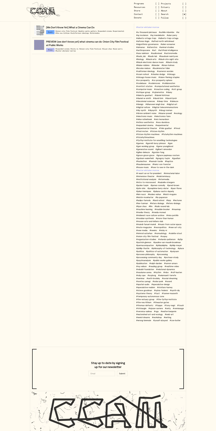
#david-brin (158, 98)
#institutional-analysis (146, 179)
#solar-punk (157, 281)
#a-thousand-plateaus (146, 32)
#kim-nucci (141, 194)
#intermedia (95, 33)
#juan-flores (176, 188)
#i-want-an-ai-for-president (149, 173)
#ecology (178, 113)
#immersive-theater (145, 176)
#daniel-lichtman (162, 95)
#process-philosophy (145, 254)
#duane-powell (165, 113)
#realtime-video (171, 266)
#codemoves (154, 83)
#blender (156, 65)
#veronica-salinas (144, 311)
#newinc (153, 230)
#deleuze (174, 101)
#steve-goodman (144, 290)
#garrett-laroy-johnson (156, 143)
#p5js (180, 239)
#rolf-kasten (176, 272)
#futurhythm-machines (172, 134)
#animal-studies (166, 47)
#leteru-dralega (173, 203)
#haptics (169, 161)
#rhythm (157, 272)
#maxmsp (176, 209)
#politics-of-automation (157, 251)
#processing (162, 254)
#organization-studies (146, 239)
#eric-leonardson (161, 119)
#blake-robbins (143, 65)
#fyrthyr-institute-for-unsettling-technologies (156, 140)
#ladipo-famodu (143, 200)
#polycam (174, 251)
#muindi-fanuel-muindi (146, 224)
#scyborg (152, 275)
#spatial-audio (142, 284)
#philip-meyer (176, 245)
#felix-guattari (165, 128)
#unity (168, 308)
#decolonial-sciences (145, 101)
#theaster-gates (161, 302)
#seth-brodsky (153, 278)
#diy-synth (141, 110)
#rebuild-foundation (145, 269)
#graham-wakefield (145, 158)
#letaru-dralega (157, 203)
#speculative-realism (145, 287)
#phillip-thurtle (142, 248)
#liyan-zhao (107, 49)
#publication (141, 263)
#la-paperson (161, 197)
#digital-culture (143, 107)
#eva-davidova (163, 122)
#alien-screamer (167, 44)
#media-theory (143, 212)
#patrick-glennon (143, 242)
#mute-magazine (144, 227)
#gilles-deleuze (143, 152)
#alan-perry (117, 49)
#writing (167, 317)
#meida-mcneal (159, 212)
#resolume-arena (144, 272)
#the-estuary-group (145, 299)
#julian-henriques (143, 191)
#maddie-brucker (162, 209)
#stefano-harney (164, 287)
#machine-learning (144, 209)
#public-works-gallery (87, 31)
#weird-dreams (143, 317)
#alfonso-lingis (142, 41)
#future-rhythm (157, 131)
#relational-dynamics (165, 269)
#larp (168, 200)
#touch (180, 305)
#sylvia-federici (161, 290)
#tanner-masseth (170, 293)
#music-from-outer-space (169, 224)
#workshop (157, 317)
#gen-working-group (145, 146)
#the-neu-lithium (63, 33)
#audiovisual (156, 53)
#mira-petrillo (172, 215)
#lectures (177, 200)
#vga (156, 311)
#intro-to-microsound (146, 182)
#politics (140, 251)
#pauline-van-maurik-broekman (167, 242)
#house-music (142, 167)
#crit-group (177, 89)
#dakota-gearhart (144, 95)
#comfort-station (144, 86)
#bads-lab (152, 56)
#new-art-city (175, 227)
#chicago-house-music (146, 77)
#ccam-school (142, 74)
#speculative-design (160, 284)
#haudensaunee (143, 164)
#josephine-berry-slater (158, 188)
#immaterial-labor (172, 173)
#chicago (171, 74)
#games (140, 143)
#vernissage (178, 308)
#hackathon (141, 161)
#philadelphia (162, 245)
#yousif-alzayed (160, 320)
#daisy (169, 92)
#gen (170, 143)
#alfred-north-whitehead (162, 41)
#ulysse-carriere (155, 308)
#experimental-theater (146, 128)
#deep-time (162, 101)
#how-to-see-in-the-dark (162, 167)
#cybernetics (158, 92)
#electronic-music (144, 116)
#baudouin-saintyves (168, 56)
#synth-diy (175, 290)
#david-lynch (171, 98)
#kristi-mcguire (169, 194)
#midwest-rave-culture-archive (150, 215)
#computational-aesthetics (167, 86)
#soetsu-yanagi (143, 281)
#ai (177, 32)
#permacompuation (145, 245)
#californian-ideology (79, 33)
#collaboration (168, 83)
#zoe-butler (175, 320)
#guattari (176, 158)
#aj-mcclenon (142, 35)
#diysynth (152, 110)
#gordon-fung (158, 152)
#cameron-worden (165, 71)
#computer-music (144, 89)
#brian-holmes (168, 65)
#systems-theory (144, 293)
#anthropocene (143, 50)
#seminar (140, 278)
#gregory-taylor (163, 158)
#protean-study (171, 257)
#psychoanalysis (143, 260)
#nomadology (160, 233)
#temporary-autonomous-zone (150, 296)
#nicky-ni (74, 49)
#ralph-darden (155, 263)
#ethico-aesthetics (145, 122)
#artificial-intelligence (168, 50)
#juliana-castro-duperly (163, 191)
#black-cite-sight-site (168, 59)
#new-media (142, 230)
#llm (150, 206)
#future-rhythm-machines (148, 134)
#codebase (141, 83)
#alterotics (152, 47)
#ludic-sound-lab (162, 206)
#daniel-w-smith (143, 98)
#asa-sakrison (142, 53)
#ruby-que (141, 275)
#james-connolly (157, 185)
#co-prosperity (143, 80)
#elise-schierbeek (144, 119)
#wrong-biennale (143, 320)
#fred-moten (142, 131)
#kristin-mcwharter (144, 197)
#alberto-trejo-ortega (168, 38)
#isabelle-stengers (166, 182)
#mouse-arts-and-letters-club (149, 221)
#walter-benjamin (168, 311)
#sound (168, 281)
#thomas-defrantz (144, 305)
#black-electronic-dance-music (150, 62)
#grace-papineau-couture (168, 155)
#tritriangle (141, 308)
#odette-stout (175, 233)
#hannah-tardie (156, 161)
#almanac (140, 47)
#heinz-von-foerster (161, 164)
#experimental (118, 31)
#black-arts (151, 59)
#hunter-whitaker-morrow (66, 51)
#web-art (169, 314)
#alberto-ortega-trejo (146, 38)
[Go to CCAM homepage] (43, 10)
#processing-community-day (149, 257)
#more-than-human (165, 218)
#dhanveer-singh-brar (155, 104)
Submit (122, 373)
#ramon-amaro (171, 263)
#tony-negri (169, 305)
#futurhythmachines (145, 137)
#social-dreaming (169, 278)
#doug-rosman (165, 110)
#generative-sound (144, 149)
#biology (140, 59)
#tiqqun (158, 305)
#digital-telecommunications (165, 107)
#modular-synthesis (145, 218)
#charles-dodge (158, 74)
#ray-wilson (141, 266)
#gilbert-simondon (163, 149)
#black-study (172, 62)
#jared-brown (173, 185)
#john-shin (140, 188)
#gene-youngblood (164, 146)
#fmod (177, 128)
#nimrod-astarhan (144, 233)
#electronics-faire (162, 116)
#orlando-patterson (167, 239)
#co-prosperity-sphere (162, 80)
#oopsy (163, 236)
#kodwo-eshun (154, 194)
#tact (157, 293)
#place (181, 248)
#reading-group (155, 266)
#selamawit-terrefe (167, 275)
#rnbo (166, 272)
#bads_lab (141, 56)
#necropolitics (160, 227)
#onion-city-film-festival (66, 31)
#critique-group (143, 92)
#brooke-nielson (143, 68)
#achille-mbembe (166, 32)
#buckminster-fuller (161, 68)
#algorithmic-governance (147, 44)
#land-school (158, 200)
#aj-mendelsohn (157, 35)
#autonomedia (170, 53)
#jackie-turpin (142, 185)
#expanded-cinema (105, 31)
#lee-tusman (142, 203)
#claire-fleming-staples (169, 77)
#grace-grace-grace (145, 155)
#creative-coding (162, 89)
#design (139, 104)
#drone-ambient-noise (146, 113)
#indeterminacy (163, 176)
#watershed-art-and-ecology (149, 314)
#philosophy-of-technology (163, 248)
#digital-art (172, 104)
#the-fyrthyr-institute (166, 299)
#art (154, 50)
